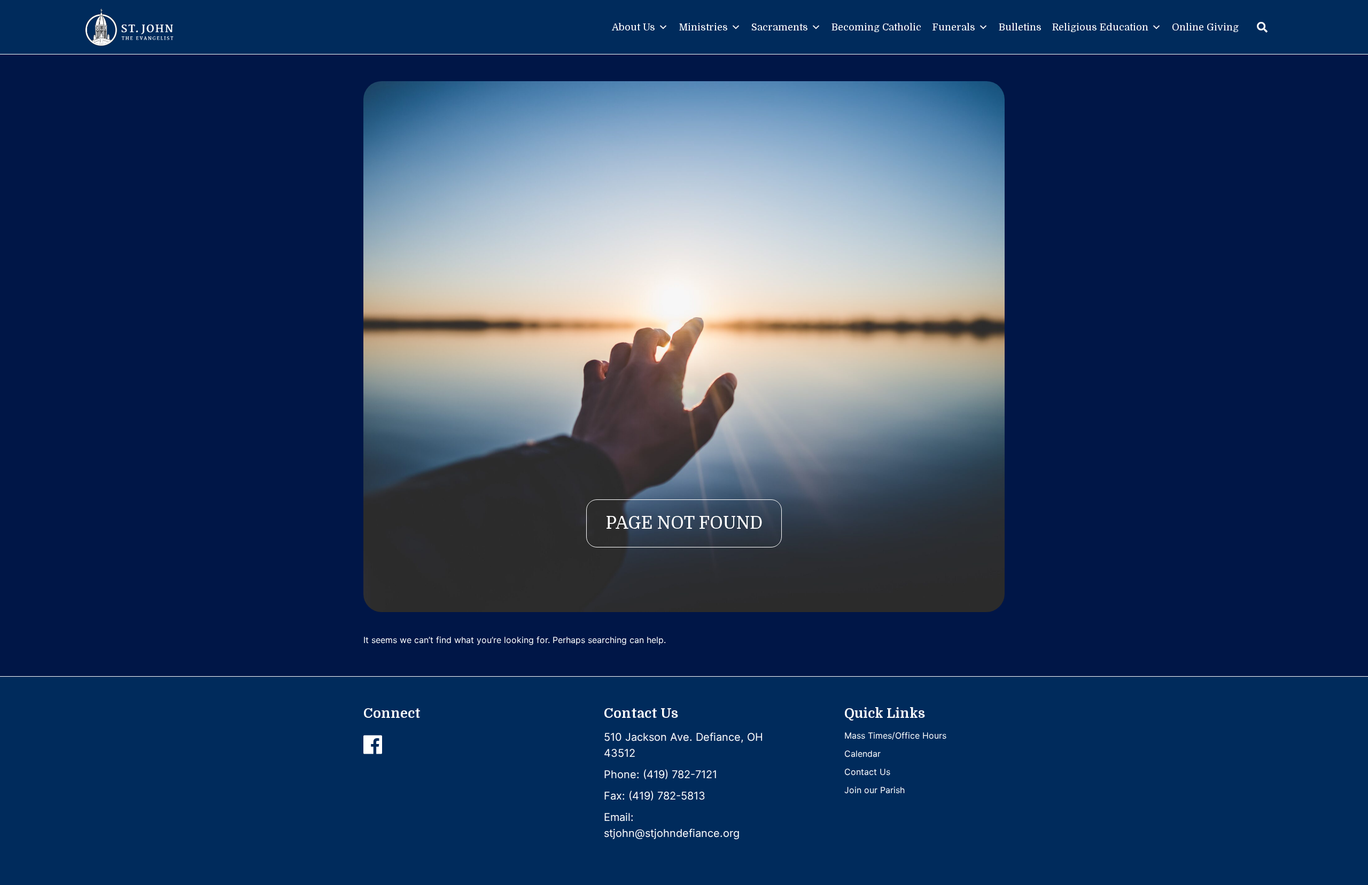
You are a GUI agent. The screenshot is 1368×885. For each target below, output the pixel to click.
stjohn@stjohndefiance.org (672, 833)
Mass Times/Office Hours (895, 735)
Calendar (862, 753)
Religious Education (1100, 27)
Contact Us (867, 771)
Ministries (703, 27)
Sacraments (779, 27)
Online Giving (1205, 27)
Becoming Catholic (876, 27)
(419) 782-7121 (680, 774)
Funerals (953, 27)
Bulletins (1020, 27)
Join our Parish (874, 790)
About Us (633, 27)
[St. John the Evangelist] (129, 27)
